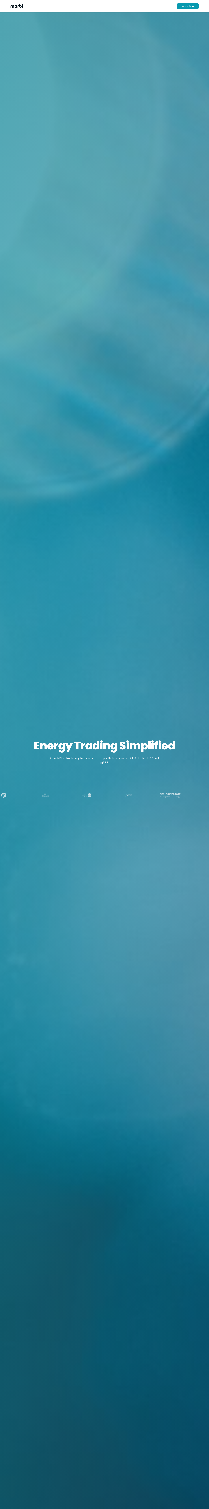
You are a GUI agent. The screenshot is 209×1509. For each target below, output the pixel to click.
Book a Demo (188, 6)
